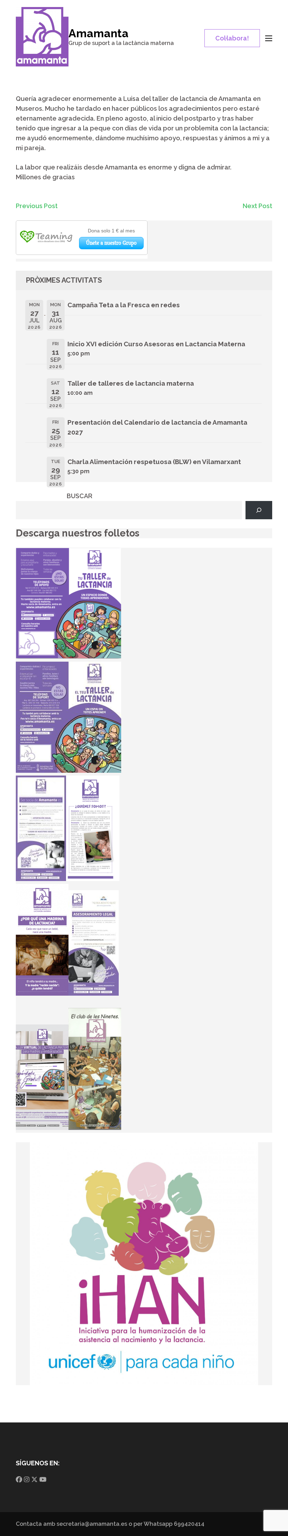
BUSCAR (79, 496)
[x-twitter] (34, 1479)
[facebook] (19, 1479)
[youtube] (42, 1479)
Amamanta (98, 33)
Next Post (257, 206)
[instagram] (27, 1479)
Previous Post (37, 206)
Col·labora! (232, 38)
